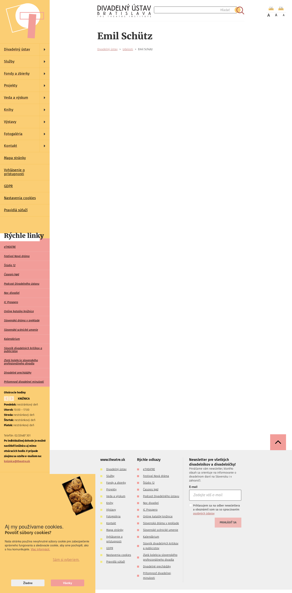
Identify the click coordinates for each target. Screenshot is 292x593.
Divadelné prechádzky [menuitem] (17, 372)
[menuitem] (25, 50)
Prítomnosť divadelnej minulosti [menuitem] (24, 381)
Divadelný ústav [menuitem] (116, 469)
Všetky (67, 583)
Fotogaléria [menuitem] (113, 516)
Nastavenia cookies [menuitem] (20, 198)
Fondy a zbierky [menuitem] (116, 482)
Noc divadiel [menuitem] (11, 293)
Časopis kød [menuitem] (11, 274)
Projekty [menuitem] (111, 489)
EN (281, 8)
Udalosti (128, 49)
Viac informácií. (40, 549)
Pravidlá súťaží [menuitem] (16, 210)
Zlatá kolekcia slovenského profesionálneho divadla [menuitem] (21, 362)
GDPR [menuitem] (8, 186)
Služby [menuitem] (110, 476)
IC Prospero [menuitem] (11, 302)
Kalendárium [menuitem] (12, 339)
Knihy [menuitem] (109, 503)
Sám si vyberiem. (66, 559)
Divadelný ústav (107, 49)
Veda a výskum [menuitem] (115, 496)
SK (271, 8)
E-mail (193, 487)
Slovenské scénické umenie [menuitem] (21, 330)
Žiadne (28, 583)
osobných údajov (204, 513)
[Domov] (125, 10)
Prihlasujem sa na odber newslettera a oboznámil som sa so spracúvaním (216, 509)
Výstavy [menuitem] (111, 509)
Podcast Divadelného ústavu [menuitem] (21, 283)
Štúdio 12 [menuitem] (9, 265)
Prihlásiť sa (228, 522)
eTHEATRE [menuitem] (10, 247)
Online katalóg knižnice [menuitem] (19, 311)
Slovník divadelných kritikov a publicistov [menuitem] (23, 350)
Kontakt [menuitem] (111, 523)
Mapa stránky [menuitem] (15, 158)
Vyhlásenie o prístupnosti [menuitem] (14, 172)
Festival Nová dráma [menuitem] (17, 256)
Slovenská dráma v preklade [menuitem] (22, 320)
